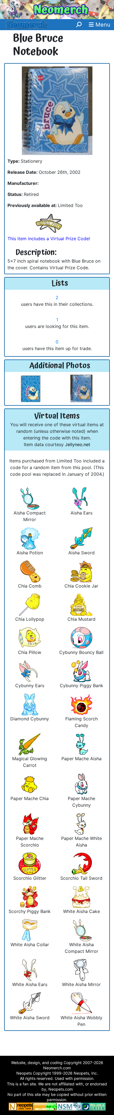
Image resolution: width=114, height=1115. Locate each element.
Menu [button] (102, 24)
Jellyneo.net (77, 444)
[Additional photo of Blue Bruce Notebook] (29, 388)
